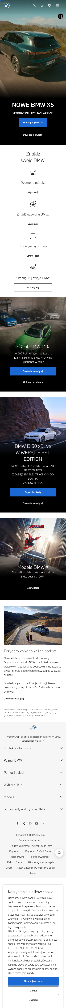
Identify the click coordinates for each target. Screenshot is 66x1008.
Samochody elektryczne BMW (24, 809)
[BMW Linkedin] (43, 824)
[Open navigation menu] (58, 5)
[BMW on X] (23, 824)
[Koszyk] (42, 5)
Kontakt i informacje (17, 748)
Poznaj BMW (13, 760)
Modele (9, 797)
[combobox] (59, 853)
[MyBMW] (34, 5)
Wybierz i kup (13, 785)
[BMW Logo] (7, 5)
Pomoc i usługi (14, 773)
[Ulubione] (50, 5)
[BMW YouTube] (36, 824)
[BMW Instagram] (30, 824)
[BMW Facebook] (17, 824)
